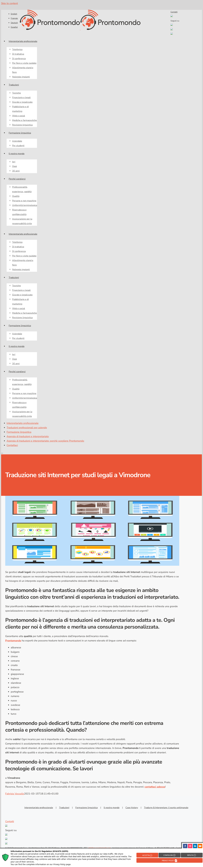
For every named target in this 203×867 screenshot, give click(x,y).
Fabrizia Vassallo (14, 793)
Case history (132, 807)
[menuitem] (14, 14)
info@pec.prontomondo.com (99, 848)
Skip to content (9, 3)
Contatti (174, 12)
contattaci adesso (155, 786)
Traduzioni (64, 807)
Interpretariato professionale (38, 807)
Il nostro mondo (111, 807)
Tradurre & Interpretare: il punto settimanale (166, 807)
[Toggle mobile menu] (2, 452)
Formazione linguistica (86, 807)
